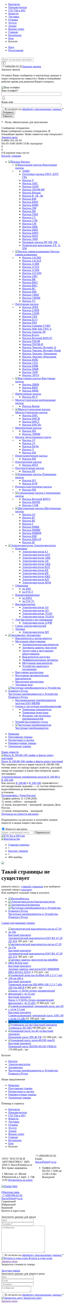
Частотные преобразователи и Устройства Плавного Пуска (33, 916)
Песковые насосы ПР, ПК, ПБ (39, 242)
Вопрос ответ (16, 29)
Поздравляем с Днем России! (18, 795)
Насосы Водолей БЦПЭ (36, 499)
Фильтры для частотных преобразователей (36, 717)
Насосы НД (29, 480)
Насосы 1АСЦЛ (31, 260)
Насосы (24, 898)
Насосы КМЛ (30, 201)
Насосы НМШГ (31, 529)
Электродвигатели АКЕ (36, 564)
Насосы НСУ (30, 396)
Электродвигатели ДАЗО (37, 613)
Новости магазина (16, 829)
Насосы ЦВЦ (30, 229)
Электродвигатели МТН (36, 582)
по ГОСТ (27, 591)
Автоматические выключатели (40, 644)
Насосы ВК (29, 279)
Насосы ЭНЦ (30, 239)
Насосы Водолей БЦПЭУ (37, 338)
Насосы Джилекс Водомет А (39, 347)
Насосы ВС (29, 288)
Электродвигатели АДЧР (37, 622)
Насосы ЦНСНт (31, 424)
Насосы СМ (29, 223)
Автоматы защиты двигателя (39, 647)
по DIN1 (27, 598)
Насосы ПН (29, 489)
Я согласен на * (34, 1255)
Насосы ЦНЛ (30, 235)
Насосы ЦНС (30, 415)
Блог (11, 38)
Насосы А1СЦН (31, 273)
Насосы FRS (29, 322)
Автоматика (32, 904)
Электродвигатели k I (35, 551)
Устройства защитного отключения (35, 668)
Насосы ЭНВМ (31, 434)
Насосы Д (28, 449)
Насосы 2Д (28, 443)
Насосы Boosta (31, 406)
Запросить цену (32, 1297)
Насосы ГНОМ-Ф (32, 344)
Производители (17, 7)
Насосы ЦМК (30, 365)
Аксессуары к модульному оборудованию (38, 652)
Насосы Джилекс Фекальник (39, 356)
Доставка (13, 16)
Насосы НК (29, 211)
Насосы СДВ (29, 220)
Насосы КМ (29, 198)
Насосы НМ (29, 291)
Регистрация (15, 50)
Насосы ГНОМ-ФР (33, 189)
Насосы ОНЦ (30, 214)
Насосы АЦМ (30, 186)
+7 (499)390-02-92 (11, 1195)
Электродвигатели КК (35, 573)
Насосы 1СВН (30, 263)
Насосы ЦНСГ (31, 421)
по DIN (26, 588)
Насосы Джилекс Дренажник (39, 353)
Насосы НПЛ (30, 464)
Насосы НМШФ (31, 533)
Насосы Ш (28, 542)
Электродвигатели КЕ (35, 570)
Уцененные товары (19, 746)
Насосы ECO (30, 319)
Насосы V (28, 180)
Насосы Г (27, 523)
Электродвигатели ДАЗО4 (38, 616)
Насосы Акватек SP (34, 331)
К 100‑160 (35, 783)
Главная (13, 32)
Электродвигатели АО (35, 610)
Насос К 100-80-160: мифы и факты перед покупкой (32, 761)
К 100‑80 (21, 783)
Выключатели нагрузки (36, 656)
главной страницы (32, 886)
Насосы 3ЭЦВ (30, 313)
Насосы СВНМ (31, 297)
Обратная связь (10, 1192)
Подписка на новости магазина (19, 813)
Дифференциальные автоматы (40, 659)
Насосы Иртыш (31, 192)
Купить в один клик (40, 1258)
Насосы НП (29, 458)
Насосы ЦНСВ (31, 418)
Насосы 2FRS (30, 307)
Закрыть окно (9, 137)
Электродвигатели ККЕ (36, 576)
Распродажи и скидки (21, 740)
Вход (11, 47)
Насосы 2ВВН (30, 384)
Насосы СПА (30, 362)
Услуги (12, 22)
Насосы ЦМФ (30, 369)
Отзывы (13, 19)
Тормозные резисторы (35, 712)
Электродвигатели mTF (36, 554)
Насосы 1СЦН (30, 270)
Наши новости (10, 752)
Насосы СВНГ (30, 294)
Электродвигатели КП (35, 579)
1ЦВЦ (26, 171)
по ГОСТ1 (28, 601)
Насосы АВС (30, 276)
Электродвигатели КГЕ (36, 567)
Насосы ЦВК (30, 226)
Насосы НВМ (30, 390)
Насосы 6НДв (30, 446)
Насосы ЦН (29, 452)
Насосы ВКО (30, 282)
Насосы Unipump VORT (36, 325)
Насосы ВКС (30, 285)
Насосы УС (29, 300)
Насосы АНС (30, 183)
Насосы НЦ (29, 430)
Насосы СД (29, 217)
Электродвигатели (44, 901)
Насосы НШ (29, 536)
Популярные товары (20, 736)
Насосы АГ (29, 514)
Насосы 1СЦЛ (30, 266)
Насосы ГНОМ (31, 341)
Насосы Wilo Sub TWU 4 (36, 328)
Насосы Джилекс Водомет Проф (41, 350)
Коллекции (14, 35)
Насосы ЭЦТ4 (30, 375)
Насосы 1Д (28, 440)
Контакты (14, 4)
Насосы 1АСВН (31, 257)
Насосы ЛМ (29, 208)
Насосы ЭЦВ (30, 372)
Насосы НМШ (30, 526)
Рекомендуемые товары (22, 743)
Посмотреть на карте (20, 1179)
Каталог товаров (11, 155)
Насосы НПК (30, 359)
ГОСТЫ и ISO (16, 10)
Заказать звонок (31, 66)
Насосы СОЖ (30, 505)
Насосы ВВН (30, 387)
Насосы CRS (29, 316)
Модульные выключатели (37, 663)
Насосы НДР (29, 483)
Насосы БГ (28, 517)
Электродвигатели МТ (35, 632)
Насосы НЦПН (31, 502)
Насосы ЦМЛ (30, 232)
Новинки (13, 733)
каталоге (26, 889)
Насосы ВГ (28, 520)
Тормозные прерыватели (36, 709)
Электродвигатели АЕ (35, 560)
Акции (12, 25)
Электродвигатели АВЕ (36, 557)
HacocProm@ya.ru (45, 1161)
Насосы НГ (29, 471)
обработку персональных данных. (42, 109)
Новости (13, 13)
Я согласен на (34, 109)
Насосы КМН (30, 205)
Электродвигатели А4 (35, 607)
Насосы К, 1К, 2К (32, 195)
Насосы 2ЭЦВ (30, 310)
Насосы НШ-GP (31, 539)
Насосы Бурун (30, 335)
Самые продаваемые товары (18, 922)
